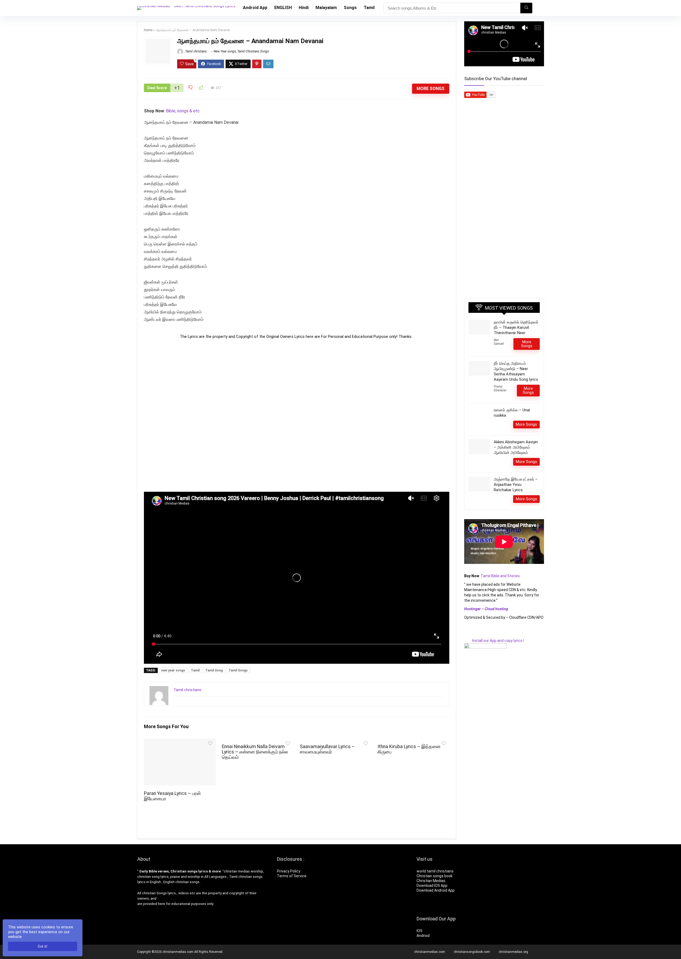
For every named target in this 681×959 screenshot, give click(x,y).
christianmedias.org (513, 952)
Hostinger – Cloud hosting (486, 609)
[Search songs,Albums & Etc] (526, 8)
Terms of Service (291, 876)
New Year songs (225, 51)
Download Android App (436, 890)
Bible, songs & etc (183, 110)
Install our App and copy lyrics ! (494, 640)
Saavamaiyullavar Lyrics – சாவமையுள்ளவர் (327, 749)
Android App (255, 7)
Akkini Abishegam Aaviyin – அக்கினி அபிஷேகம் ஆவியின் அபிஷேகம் (516, 447)
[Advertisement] (296, 415)
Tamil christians (195, 51)
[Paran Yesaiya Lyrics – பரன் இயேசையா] (179, 742)
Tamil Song (214, 670)
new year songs (173, 670)
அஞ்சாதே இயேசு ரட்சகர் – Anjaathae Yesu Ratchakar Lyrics (516, 484)
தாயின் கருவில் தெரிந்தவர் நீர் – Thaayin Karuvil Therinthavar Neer (516, 327)
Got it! (42, 946)
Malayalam (326, 7)
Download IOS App (432, 885)
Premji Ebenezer (500, 388)
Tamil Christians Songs (253, 51)
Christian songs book (434, 876)
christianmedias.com (429, 952)
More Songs (431, 88)
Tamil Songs (238, 670)
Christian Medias (431, 881)
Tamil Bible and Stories (501, 576)
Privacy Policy (288, 871)
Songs (350, 7)
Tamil (369, 7)
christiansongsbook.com (472, 952)
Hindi (304, 7)
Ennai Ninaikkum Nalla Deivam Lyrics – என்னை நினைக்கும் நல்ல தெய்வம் (255, 752)
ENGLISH (283, 7)
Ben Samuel (499, 342)
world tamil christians (435, 871)
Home (148, 30)
